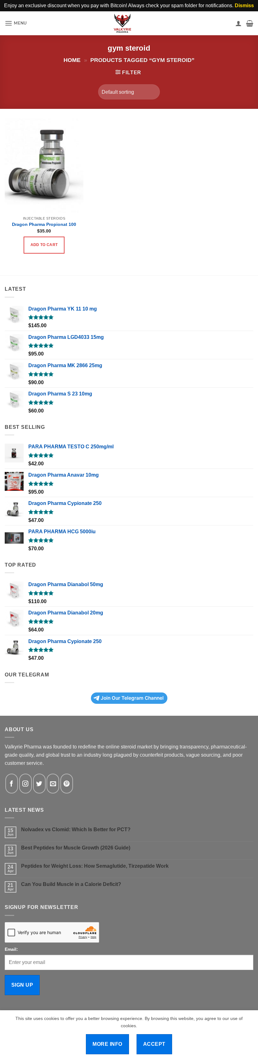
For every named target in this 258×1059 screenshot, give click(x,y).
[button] (16, 23)
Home (72, 60)
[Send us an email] (53, 783)
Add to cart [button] (44, 245)
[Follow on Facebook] (11, 783)
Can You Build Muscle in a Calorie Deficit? (71, 884)
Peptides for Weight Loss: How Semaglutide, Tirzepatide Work (95, 866)
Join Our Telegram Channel (132, 698)
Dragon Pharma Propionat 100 (44, 224)
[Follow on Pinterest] (66, 783)
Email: (11, 949)
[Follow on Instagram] (25, 783)
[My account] (238, 23)
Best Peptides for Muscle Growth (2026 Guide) (75, 847)
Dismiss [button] (244, 5)
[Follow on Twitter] (39, 783)
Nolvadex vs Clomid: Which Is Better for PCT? (76, 829)
